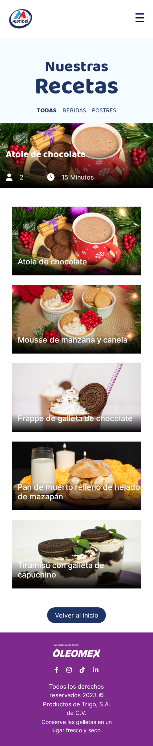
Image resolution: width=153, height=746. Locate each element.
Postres (104, 110)
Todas (46, 110)
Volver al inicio (76, 615)
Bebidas (74, 110)
